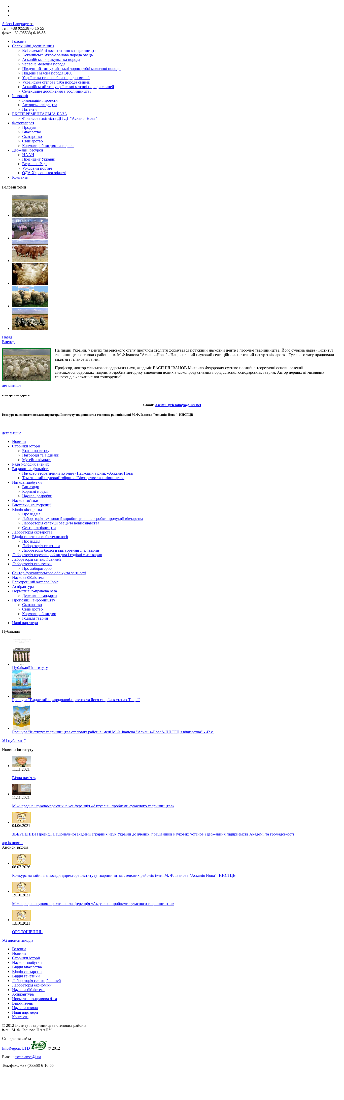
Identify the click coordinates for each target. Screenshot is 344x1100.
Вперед (8, 341)
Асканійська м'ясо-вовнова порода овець (57, 55)
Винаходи (30, 487)
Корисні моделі (35, 491)
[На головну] (13, 6)
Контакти (20, 177)
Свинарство (32, 141)
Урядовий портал (37, 168)
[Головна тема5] (30, 238)
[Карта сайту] (13, 11)
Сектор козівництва (39, 527)
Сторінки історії (26, 446)
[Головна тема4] (30, 260)
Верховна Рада (34, 164)
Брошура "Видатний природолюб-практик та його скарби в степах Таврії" (76, 700)
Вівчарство (31, 132)
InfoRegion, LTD (16, 1048)
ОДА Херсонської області (44, 173)
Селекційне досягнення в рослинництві (56, 91)
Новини (19, 441)
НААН (28, 155)
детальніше (11, 385)
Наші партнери (25, 623)
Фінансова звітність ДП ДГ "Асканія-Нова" (59, 118)
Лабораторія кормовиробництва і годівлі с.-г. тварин (57, 555)
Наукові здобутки (27, 482)
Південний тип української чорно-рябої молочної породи (71, 68)
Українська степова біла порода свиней (56, 77)
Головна (19, 41)
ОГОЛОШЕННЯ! (27, 932)
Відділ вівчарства (27, 509)
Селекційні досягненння (33, 46)
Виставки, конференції (31, 505)
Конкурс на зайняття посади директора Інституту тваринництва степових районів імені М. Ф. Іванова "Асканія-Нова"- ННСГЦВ (124, 875)
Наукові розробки (37, 496)
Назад (7, 337)
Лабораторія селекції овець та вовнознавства (60, 523)
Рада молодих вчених (30, 464)
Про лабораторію (37, 568)
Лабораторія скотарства (32, 532)
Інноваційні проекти (40, 100)
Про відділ (31, 514)
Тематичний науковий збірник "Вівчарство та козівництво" (73, 478)
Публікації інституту (30, 667)
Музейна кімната (36, 460)
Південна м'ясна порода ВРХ (47, 73)
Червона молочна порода (43, 64)
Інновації (20, 96)
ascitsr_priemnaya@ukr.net (178, 405)
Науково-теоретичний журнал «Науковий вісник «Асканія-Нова (77, 473)
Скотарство (32, 136)
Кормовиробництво (39, 614)
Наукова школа (25, 1008)
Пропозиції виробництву (33, 600)
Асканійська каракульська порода (51, 59)
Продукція (31, 127)
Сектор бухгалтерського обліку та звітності (49, 573)
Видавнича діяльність (30, 469)
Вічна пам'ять (24, 778)
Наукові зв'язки (25, 500)
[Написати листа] (14, 15)
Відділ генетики (26, 976)
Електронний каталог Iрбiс (35, 582)
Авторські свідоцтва (39, 105)
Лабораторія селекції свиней (36, 559)
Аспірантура (23, 586)
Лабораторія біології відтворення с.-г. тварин (60, 550)
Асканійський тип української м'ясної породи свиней (68, 87)
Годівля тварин (35, 618)
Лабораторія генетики (41, 546)
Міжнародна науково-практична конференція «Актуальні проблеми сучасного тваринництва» (93, 806)
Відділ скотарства (27, 971)
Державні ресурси (27, 150)
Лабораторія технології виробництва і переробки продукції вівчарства (82, 518)
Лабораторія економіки (32, 564)
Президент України (38, 159)
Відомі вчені (22, 1003)
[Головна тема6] (30, 215)
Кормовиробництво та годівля (48, 145)
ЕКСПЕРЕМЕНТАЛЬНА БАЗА (39, 114)
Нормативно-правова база (34, 591)
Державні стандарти (39, 595)
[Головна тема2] (30, 306)
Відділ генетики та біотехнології (40, 537)
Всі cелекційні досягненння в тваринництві (59, 50)
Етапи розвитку (35, 450)
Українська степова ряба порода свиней (56, 82)
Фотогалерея (23, 123)
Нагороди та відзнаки (40, 455)
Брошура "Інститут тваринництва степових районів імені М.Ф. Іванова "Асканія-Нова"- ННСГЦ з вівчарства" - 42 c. (113, 732)
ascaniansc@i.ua (28, 1057)
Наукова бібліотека (28, 577)
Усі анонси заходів (17, 940)
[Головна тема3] (30, 283)
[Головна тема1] (30, 328)
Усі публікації (13, 740)
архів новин (12, 843)
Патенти (29, 109)
